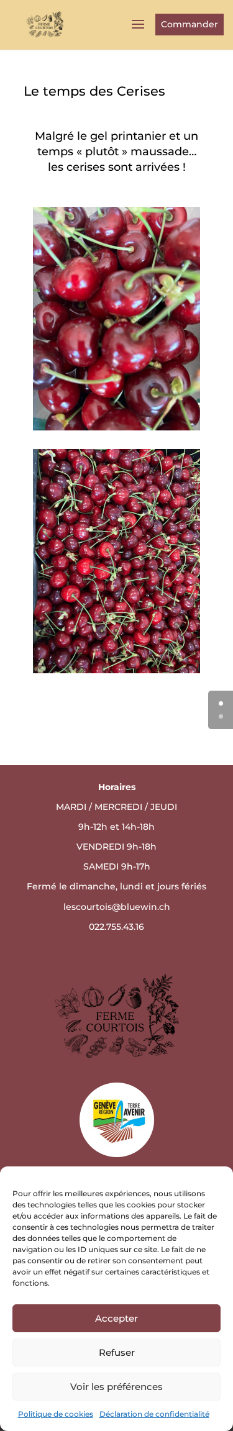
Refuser (117, 1352)
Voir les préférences (116, 1386)
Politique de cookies (55, 1414)
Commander (189, 24)
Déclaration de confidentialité (154, 1414)
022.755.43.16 (116, 926)
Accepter (116, 1318)
